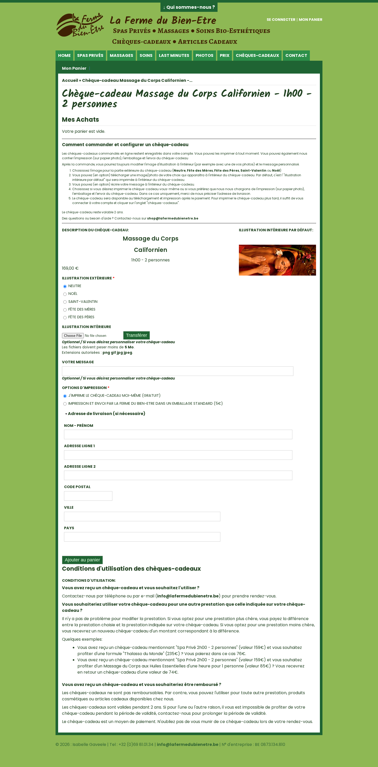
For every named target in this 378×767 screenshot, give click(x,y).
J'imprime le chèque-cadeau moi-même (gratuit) (114, 395)
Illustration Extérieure (88, 278)
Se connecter (281, 19)
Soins (146, 55)
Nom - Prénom (78, 425)
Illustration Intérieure (86, 326)
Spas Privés (90, 55)
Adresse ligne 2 (80, 466)
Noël (276, 170)
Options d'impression (86, 387)
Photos (204, 55)
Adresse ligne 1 (79, 445)
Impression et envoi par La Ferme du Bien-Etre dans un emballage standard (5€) (145, 403)
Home (64, 55)
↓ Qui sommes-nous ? (189, 7)
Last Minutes (174, 55)
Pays (69, 528)
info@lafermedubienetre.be (188, 596)
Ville (69, 507)
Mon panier (310, 19)
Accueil (70, 80)
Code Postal (77, 486)
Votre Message (78, 362)
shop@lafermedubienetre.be (172, 218)
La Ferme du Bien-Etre (163, 21)
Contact (296, 55)
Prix (224, 55)
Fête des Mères (200, 170)
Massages (121, 55)
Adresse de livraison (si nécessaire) (106, 414)
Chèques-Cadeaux (257, 55)
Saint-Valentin (253, 170)
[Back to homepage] (81, 36)
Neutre (180, 170)
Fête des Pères (226, 170)
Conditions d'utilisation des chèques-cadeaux (131, 569)
